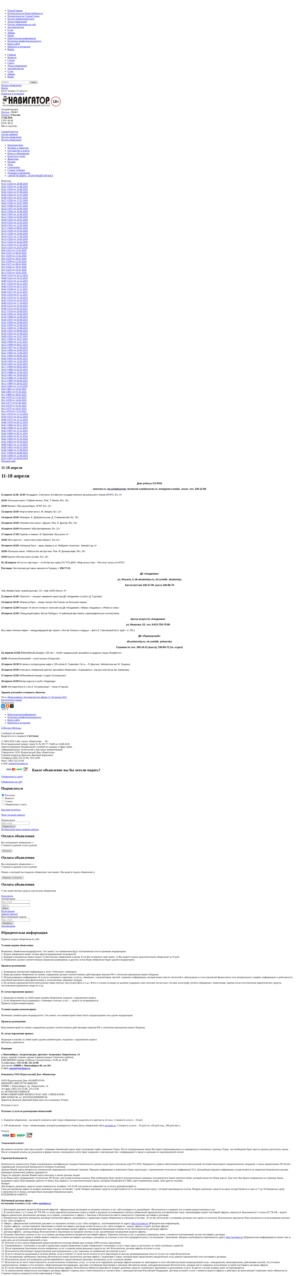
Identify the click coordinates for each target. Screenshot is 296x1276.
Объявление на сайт (11, 781)
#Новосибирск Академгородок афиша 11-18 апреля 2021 (37, 697)
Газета (31, 19)
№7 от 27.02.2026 (14, 255)
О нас (10, 30)
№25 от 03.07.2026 (14, 206)
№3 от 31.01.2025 (14, 405)
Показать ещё (8, 461)
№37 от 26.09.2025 (14, 311)
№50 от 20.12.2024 (14, 416)
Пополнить (7, 896)
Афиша (11, 32)
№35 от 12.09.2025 (14, 316)
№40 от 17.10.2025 (14, 303)
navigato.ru (110, 1125)
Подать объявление (17, 19)
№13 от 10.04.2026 (14, 239)
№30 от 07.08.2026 (14, 192)
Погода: (5, 112)
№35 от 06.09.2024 (14, 458)
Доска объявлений (17, 21)
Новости (38, 13)
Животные (13, 159)
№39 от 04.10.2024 (14, 447)
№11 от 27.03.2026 (14, 244)
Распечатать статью (11, 700)
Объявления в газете (16, 804)
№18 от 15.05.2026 (14, 225)
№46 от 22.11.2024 (14, 427)
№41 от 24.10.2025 (14, 300)
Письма (11, 161)
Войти (10, 49)
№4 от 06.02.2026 (14, 264)
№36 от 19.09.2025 (14, 314)
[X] (12, 706)
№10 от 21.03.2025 (14, 386)
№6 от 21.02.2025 (14, 397)
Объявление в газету (12, 776)
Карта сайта (13, 44)
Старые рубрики (16, 170)
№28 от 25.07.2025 (14, 336)
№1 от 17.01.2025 (14, 411)
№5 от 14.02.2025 (14, 400)
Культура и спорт (16, 156)
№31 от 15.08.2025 (14, 328)
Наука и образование (18, 153)
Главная (18, 10)
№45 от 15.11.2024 (14, 430)
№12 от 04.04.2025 (14, 380)
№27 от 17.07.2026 (14, 200)
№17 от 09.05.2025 (14, 366)
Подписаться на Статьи (19, 16)
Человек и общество (18, 148)
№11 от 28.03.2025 (14, 383)
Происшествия (15, 145)
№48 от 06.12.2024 (14, 422)
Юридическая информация (21, 38)
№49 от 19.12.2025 (14, 278)
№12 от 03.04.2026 (14, 242)
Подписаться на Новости (20, 13)
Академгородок (15, 27)
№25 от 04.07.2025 (14, 344)
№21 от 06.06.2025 (14, 355)
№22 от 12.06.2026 (14, 214)
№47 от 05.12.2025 (14, 283)
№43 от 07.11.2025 (14, 294)
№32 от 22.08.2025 (14, 325)
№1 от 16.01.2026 (14, 272)
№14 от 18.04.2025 (14, 375)
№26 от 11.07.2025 (14, 341)
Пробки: (5, 115)
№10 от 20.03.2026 (14, 247)
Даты (10, 164)
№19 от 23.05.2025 (14, 361)
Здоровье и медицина (18, 173)
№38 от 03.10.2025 (14, 308)
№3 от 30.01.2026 (14, 267)
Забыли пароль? (9, 914)
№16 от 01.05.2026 (14, 230)
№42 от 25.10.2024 (14, 439)
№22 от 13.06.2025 (14, 353)
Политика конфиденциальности (24, 41)
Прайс (10, 35)
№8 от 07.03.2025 (14, 391)
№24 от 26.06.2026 (14, 208)
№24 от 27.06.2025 (14, 347)
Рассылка (10, 795)
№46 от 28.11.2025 (14, 286)
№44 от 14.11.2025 (14, 292)
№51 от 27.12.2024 (14, 414)
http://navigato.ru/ (139, 1223)
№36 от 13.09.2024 (14, 455)
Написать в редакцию (18, 46)
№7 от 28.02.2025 (14, 394)
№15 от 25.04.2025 (14, 372)
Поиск (10, 10)
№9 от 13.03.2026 (14, 250)
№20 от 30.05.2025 (14, 358)
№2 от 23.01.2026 (14, 269)
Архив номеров (9, 134)
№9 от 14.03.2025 (14, 389)
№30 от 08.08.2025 (14, 330)
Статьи (35, 16)
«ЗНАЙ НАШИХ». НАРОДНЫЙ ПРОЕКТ (30, 175)
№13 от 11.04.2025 (14, 378)
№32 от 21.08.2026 (14, 186)
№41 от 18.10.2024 (14, 441)
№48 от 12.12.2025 (14, 280)
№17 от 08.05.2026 (14, 228)
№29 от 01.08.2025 (14, 333)
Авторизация (8, 926)
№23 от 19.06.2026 (14, 211)
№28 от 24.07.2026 (14, 197)
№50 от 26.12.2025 (14, 275)
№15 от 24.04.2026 (14, 233)
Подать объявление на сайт (21, 24)
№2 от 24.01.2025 (14, 408)
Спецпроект (13, 167)
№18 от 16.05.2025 (14, 364)
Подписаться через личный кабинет (20, 829)
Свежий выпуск (9, 131)
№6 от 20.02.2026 (14, 258)
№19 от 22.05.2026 (14, 222)
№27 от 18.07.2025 (14, 339)
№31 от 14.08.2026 (14, 189)
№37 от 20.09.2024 (14, 452)
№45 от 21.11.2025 (14, 289)
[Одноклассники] (7, 706)
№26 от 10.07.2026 (14, 203)
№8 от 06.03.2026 (14, 253)
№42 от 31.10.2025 (14, 297)
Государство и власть (18, 150)
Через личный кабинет (13, 815)
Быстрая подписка (11, 809)
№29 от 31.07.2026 (14, 194)
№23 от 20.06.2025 (14, 350)
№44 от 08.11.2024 (14, 433)
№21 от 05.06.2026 (14, 217)
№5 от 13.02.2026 (14, 261)
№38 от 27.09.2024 (14, 450)
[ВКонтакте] (3, 706)
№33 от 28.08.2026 (14, 183)
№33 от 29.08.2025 (14, 322)
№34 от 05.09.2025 (14, 319)
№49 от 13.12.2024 (14, 419)
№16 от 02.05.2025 (14, 369)
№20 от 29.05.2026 (14, 219)
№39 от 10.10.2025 (14, 305)
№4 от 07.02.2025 (14, 402)
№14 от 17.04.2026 (14, 236)
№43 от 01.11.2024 (14, 436)
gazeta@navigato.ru (18, 763)
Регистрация (7, 911)
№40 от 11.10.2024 (14, 444)
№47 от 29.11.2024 (14, 425)
